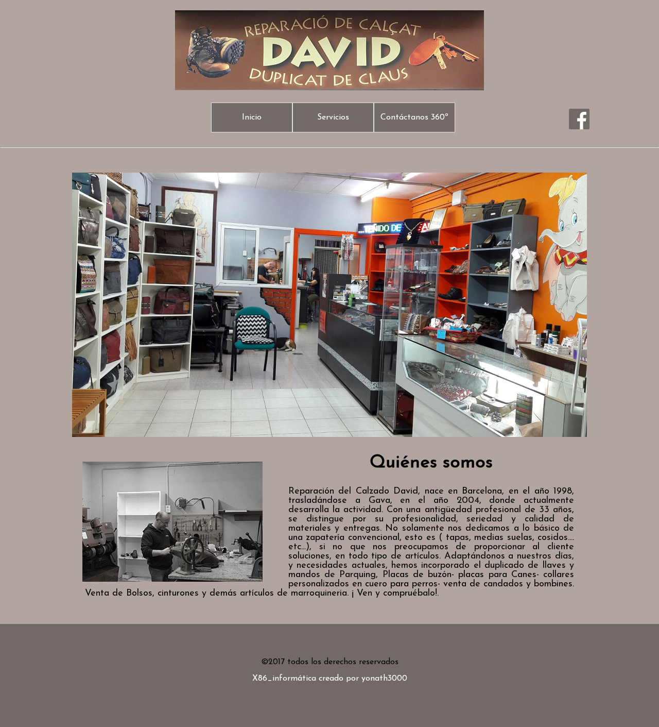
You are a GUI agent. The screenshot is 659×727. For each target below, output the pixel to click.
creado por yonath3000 (363, 678)
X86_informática (284, 678)
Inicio (252, 117)
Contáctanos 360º (414, 117)
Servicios (333, 117)
